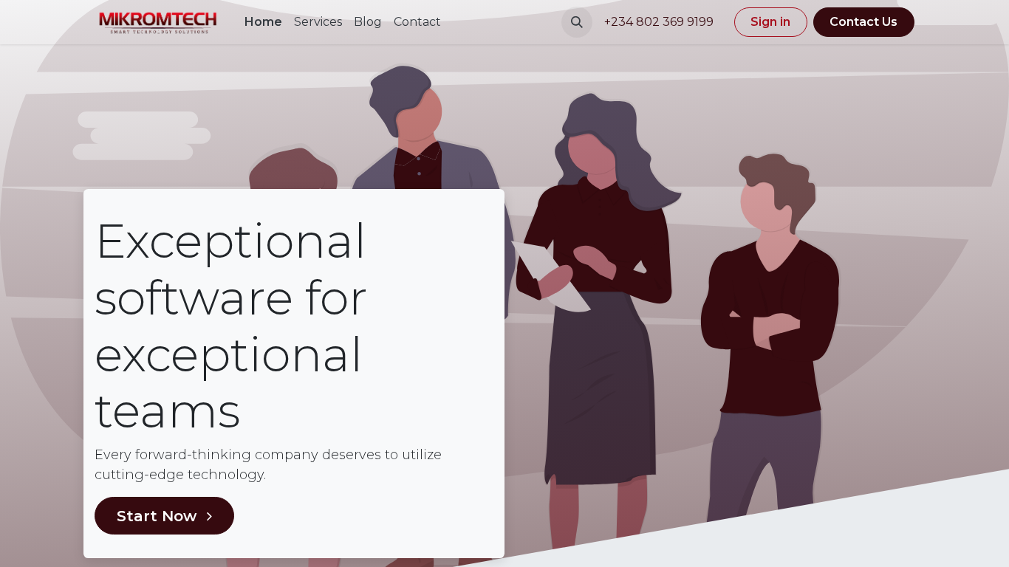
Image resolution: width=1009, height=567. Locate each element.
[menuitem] (263, 22)
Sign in (770, 22)
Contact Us (863, 22)
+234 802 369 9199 (660, 22)
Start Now (159, 516)
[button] (576, 22)
